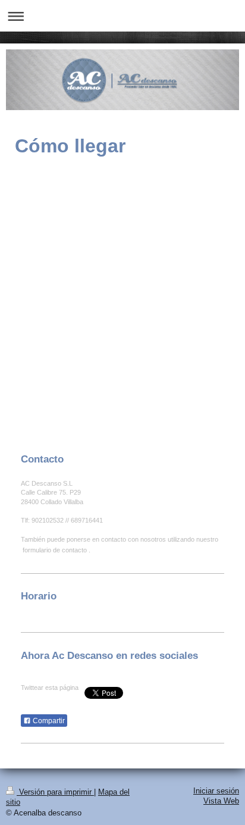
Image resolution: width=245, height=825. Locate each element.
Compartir (48, 721)
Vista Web (221, 801)
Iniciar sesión (216, 791)
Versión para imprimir (55, 792)
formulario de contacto (55, 550)
